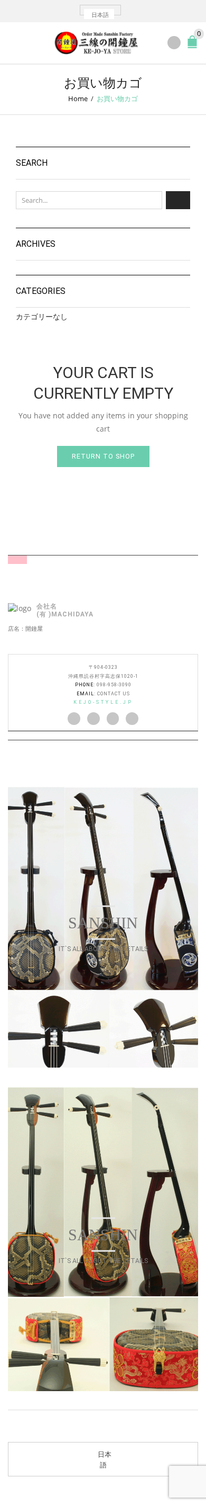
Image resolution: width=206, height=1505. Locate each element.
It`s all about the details (103, 949)
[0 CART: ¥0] (194, 46)
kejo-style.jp (103, 702)
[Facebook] (93, 718)
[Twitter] (74, 718)
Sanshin (103, 922)
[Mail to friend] (132, 718)
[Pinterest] (113, 718)
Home (78, 98)
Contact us (113, 693)
